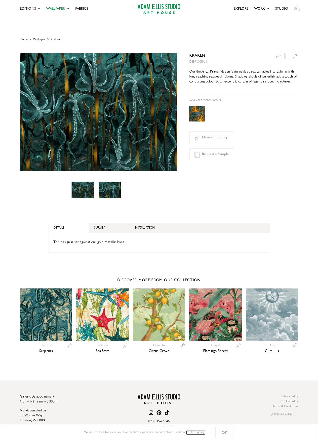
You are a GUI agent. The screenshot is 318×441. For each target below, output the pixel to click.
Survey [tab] (99, 228)
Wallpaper (55, 9)
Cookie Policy (289, 401)
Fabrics (81, 9)
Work (259, 9)
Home (24, 39)
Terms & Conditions (285, 406)
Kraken (55, 39)
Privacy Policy (289, 396)
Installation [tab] (144, 228)
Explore (241, 9)
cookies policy (195, 432)
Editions (28, 9)
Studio (281, 9)
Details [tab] (59, 228)
